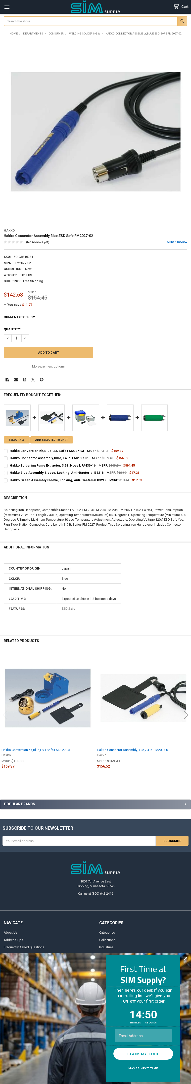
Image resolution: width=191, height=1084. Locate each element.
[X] (33, 379)
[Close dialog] (185, 958)
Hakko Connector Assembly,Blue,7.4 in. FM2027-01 (133, 750)
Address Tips (13, 940)
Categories (107, 932)
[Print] (24, 379)
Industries (106, 947)
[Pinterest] (41, 379)
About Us (10, 932)
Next (186, 715)
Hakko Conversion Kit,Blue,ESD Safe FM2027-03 (35, 750)
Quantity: (12, 329)
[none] (96, 132)
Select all (16, 439)
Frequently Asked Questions (24, 947)
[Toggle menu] (7, 7)
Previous (5, 715)
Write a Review (176, 242)
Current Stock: (19, 317)
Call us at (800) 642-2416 (95, 893)
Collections (107, 940)
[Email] (15, 379)
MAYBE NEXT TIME (143, 1068)
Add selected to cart (51, 439)
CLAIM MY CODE (143, 1053)
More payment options (48, 366)
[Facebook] (7, 379)
